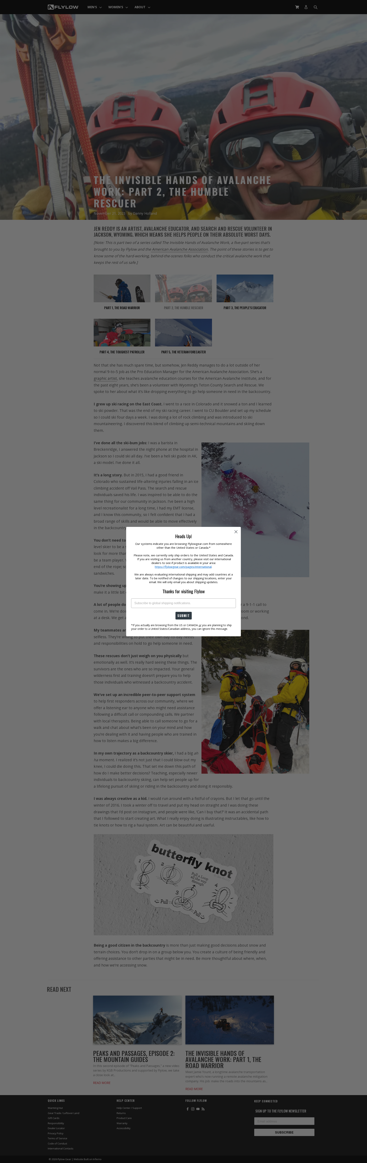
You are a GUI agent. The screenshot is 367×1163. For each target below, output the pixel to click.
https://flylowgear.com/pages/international (183, 567)
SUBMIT (183, 615)
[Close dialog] (236, 531)
